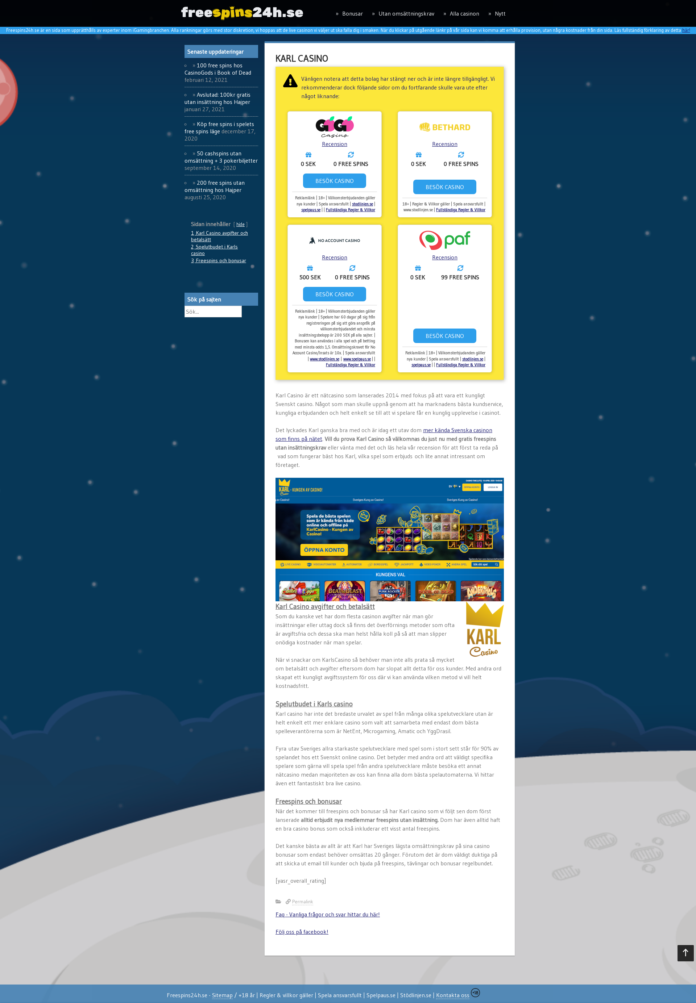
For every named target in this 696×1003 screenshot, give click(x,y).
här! (686, 30)
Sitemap (222, 995)
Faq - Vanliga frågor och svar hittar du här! (328, 914)
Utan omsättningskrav (406, 13)
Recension (334, 143)
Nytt (500, 13)
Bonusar (352, 13)
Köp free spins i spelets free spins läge (219, 127)
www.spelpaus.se (357, 359)
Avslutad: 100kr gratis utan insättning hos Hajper (217, 98)
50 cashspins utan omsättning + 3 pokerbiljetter (221, 157)
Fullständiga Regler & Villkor (350, 209)
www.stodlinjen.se (324, 359)
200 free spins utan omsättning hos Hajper (215, 186)
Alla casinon (464, 13)
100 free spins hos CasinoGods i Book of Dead (218, 69)
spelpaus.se (310, 209)
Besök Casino (334, 180)
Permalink (302, 901)
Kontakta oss (452, 995)
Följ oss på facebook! (302, 931)
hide (240, 224)
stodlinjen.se (362, 203)
